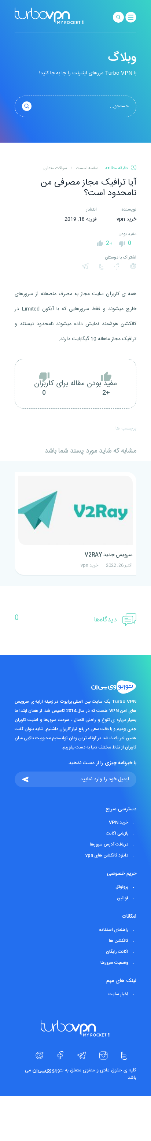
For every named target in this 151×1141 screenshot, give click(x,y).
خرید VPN (118, 822)
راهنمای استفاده (113, 929)
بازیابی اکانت (117, 833)
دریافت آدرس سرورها (109, 844)
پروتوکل (121, 887)
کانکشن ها (118, 940)
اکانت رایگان (117, 951)
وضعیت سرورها (114, 962)
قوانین (122, 898)
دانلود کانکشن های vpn (106, 855)
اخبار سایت (118, 994)
